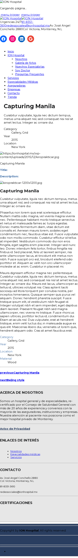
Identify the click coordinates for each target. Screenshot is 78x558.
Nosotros (21, 59)
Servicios (13, 78)
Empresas (14, 89)
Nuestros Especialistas (29, 67)
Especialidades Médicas (23, 82)
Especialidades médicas (25, 454)
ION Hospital (16, 55)
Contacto (14, 93)
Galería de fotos (25, 63)
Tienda (12, 97)
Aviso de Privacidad (15, 428)
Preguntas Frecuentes (29, 74)
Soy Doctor (22, 70)
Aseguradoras (17, 86)
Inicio (11, 51)
